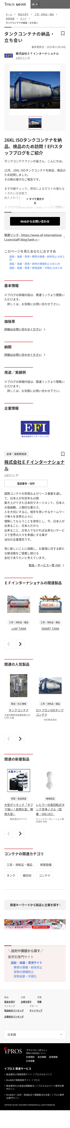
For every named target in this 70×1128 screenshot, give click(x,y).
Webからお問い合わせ (35, 221)
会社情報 (42, 1057)
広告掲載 (30, 1061)
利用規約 (30, 1057)
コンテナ (44, 875)
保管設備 (46, 864)
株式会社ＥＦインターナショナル (37, 53)
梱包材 (27, 875)
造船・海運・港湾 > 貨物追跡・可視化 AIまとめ (35, 267)
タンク (11, 875)
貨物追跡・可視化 (25, 976)
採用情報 (53, 1057)
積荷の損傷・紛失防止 (28, 967)
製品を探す (9, 1001)
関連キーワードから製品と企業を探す (34, 905)
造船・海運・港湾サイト (26, 962)
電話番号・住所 (26, 483)
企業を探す (26, 1001)
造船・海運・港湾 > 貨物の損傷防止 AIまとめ (34, 263)
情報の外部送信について (36, 1053)
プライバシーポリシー (37, 1050)
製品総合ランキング (14, 1010)
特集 (39, 1001)
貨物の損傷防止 (24, 971)
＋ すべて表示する (35, 201)
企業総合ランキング (14, 1016)
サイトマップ (35, 1010)
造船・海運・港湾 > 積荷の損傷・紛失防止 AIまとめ (37, 258)
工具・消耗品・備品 (19, 864)
